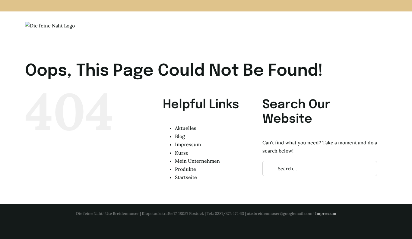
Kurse (182, 153)
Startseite (186, 177)
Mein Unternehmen (197, 161)
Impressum (188, 144)
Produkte (185, 169)
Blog (180, 136)
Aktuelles (185, 128)
